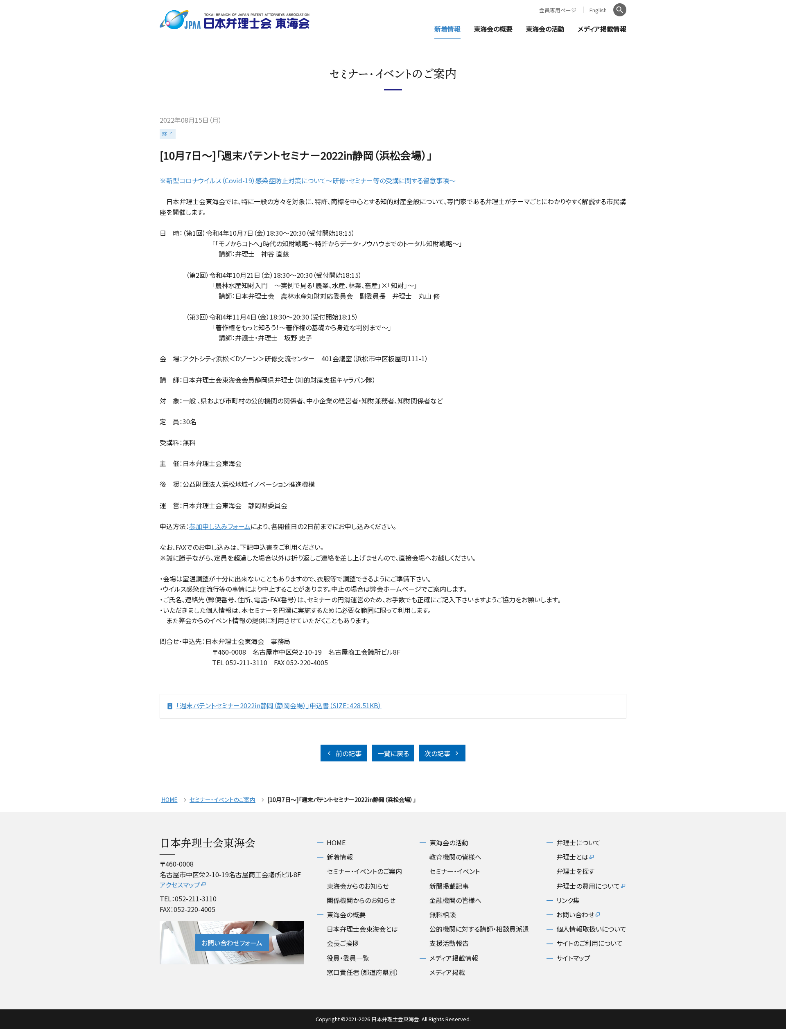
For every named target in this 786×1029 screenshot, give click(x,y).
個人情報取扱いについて (591, 928)
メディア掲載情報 (602, 29)
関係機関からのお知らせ (361, 900)
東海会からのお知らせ (358, 885)
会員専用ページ (557, 10)
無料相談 (442, 914)
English (598, 10)
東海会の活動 (545, 29)
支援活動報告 (449, 943)
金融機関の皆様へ (455, 900)
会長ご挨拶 (343, 943)
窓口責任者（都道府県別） (363, 972)
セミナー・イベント (454, 871)
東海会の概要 (493, 29)
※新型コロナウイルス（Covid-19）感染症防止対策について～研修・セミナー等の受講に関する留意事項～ (308, 180)
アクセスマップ (180, 884)
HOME (169, 800)
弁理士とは (572, 856)
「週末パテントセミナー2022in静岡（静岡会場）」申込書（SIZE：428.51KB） (279, 705)
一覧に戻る (393, 753)
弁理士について (578, 842)
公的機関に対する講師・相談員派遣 (479, 928)
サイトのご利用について (589, 943)
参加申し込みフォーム (220, 526)
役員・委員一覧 (348, 957)
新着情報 (447, 29)
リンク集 (568, 900)
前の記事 (348, 753)
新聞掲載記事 (449, 885)
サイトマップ (573, 957)
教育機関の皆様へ (455, 856)
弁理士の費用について (588, 885)
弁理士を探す (575, 871)
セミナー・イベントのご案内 (222, 800)
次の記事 (437, 753)
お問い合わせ (575, 914)
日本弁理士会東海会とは (362, 928)
